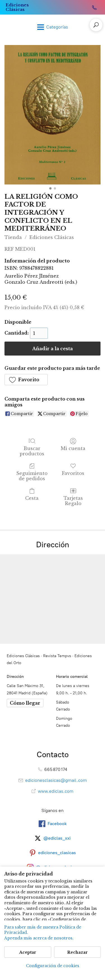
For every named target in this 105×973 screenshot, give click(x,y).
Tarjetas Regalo (73, 500)
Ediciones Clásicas (51, 237)
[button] (26, 379)
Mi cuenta (73, 448)
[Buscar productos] (96, 25)
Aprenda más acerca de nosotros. (39, 938)
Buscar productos (32, 451)
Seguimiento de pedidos (32, 475)
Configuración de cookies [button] (52, 965)
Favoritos (73, 473)
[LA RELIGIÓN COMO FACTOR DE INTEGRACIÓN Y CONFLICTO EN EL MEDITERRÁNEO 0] (52, 114)
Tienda (13, 237)
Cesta (32, 498)
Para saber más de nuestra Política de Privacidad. (42, 930)
